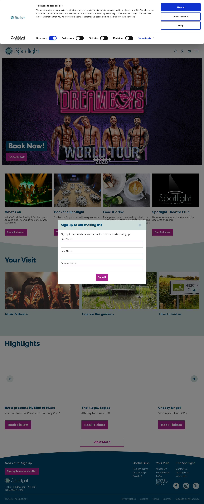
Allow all (181, 7)
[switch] (80, 38)
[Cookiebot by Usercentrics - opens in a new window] (18, 38)
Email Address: (68, 263)
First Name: (67, 239)
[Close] (139, 225)
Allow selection (180, 16)
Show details (144, 38)
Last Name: (67, 251)
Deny (180, 25)
